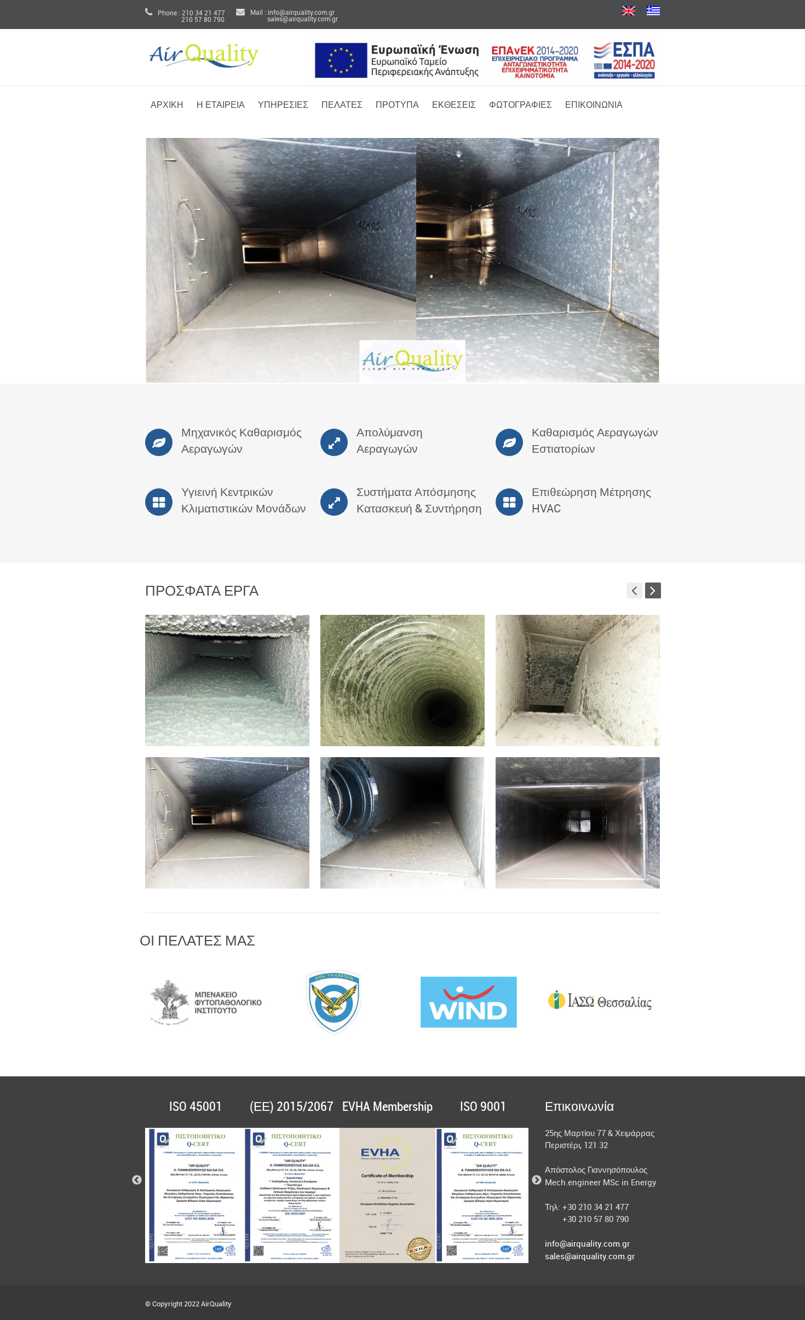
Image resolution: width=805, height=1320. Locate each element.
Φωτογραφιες (520, 105)
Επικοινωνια (594, 105)
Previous (131, 1002)
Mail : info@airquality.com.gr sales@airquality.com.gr (287, 16)
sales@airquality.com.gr (590, 1257)
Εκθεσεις (454, 105)
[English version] (628, 11)
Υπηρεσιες (283, 105)
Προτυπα (397, 105)
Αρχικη (167, 105)
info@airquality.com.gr (587, 1244)
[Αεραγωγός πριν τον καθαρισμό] (227, 680)
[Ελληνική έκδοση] (653, 11)
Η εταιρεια (221, 105)
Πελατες (342, 105)
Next (673, 1002)
